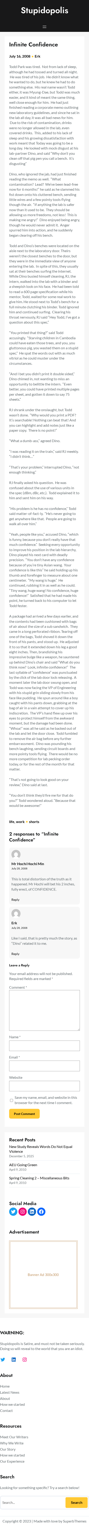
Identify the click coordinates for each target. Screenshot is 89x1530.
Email (14, 1057)
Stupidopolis (44, 10)
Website (15, 1077)
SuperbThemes (74, 1521)
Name (15, 1037)
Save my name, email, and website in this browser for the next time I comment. (46, 1099)
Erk (37, 56)
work (20, 821)
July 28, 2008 (19, 868)
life (11, 821)
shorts (34, 821)
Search (76, 1502)
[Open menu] (44, 27)
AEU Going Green (23, 1165)
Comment (18, 987)
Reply (15, 900)
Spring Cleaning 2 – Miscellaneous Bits (39, 1178)
